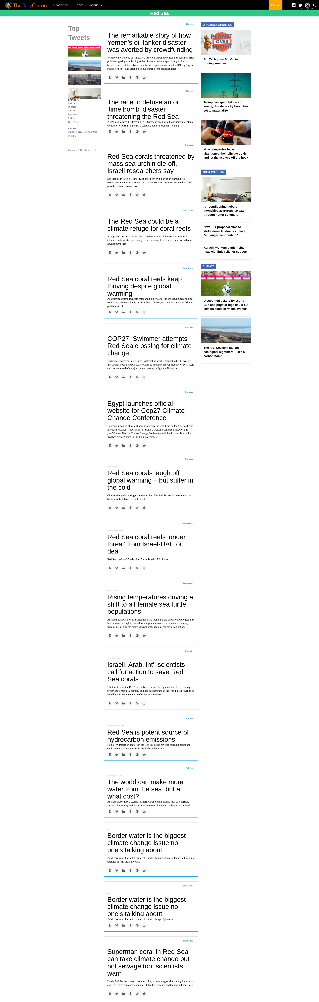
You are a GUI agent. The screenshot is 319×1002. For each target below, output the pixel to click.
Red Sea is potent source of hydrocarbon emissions (148, 736)
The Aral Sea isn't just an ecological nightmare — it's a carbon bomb (224, 352)
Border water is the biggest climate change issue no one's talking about (146, 843)
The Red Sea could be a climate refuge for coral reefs (149, 225)
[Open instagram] (307, 5)
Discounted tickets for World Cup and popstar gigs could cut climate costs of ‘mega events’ (226, 305)
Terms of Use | (91, 132)
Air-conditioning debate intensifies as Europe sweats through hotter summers (224, 210)
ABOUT (72, 128)
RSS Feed (73, 136)
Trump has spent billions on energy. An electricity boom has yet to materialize (226, 106)
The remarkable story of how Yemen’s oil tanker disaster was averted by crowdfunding (150, 42)
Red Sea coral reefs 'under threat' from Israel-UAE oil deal (146, 544)
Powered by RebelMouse (308, 9)
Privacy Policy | (75, 132)
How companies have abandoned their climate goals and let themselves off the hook (226, 153)
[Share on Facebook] (109, 77)
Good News (187, 210)
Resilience (188, 940)
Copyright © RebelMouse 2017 (83, 150)
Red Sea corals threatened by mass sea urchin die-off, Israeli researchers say (151, 163)
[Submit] (314, 5)
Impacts (189, 145)
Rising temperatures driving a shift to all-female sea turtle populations (150, 604)
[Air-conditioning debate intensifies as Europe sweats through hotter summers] (226, 189)
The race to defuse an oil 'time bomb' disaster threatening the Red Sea (143, 109)
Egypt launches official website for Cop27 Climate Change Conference (146, 410)
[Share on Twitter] (116, 77)
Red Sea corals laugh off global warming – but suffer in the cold (150, 480)
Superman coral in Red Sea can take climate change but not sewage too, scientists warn (148, 962)
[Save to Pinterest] (137, 77)
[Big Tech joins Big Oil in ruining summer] (226, 42)
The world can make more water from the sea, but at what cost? (145, 789)
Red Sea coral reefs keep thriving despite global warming (144, 286)
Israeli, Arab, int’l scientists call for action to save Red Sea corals (146, 672)
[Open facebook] (294, 5)
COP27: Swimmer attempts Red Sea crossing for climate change (149, 346)
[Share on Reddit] (144, 77)
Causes (189, 24)
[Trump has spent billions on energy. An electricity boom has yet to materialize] (226, 85)
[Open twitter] (300, 5)
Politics (189, 768)
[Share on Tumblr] (130, 77)
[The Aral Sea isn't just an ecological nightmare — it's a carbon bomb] (84, 65)
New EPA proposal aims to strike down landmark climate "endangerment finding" (224, 231)
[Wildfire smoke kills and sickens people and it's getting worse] (84, 79)
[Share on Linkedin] (123, 77)
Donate (275, 5)
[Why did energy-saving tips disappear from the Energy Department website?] (84, 93)
